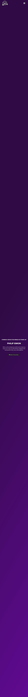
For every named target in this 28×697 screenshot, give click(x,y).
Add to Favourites (14, 354)
